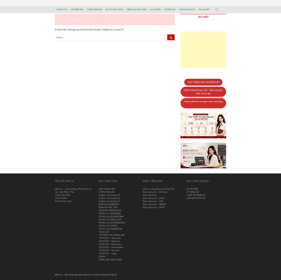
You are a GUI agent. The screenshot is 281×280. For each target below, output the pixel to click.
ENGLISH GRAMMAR (109, 204)
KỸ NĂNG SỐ (169, 9)
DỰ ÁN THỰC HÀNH (114, 9)
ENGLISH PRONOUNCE (110, 210)
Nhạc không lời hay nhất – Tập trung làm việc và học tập (203, 91)
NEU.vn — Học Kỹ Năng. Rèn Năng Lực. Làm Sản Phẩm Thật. (73, 190)
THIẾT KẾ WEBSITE (196, 194)
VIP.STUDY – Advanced (110, 238)
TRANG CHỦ (61, 9)
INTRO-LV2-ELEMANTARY (111, 216)
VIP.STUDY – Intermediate (111, 247)
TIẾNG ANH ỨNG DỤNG (137, 9)
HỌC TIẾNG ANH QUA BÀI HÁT (203, 82)
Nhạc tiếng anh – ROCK (154, 207)
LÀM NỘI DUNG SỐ (187, 9)
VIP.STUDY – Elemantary (110, 244)
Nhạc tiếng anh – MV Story (155, 191)
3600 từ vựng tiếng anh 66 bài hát (158, 188)
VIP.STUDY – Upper (108, 253)
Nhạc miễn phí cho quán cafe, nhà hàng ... (203, 103)
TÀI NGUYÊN (204, 9)
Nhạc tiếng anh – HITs (153, 201)
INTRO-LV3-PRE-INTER (110, 219)
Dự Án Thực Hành (63, 201)
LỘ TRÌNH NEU (77, 9)
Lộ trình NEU (61, 198)
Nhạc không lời (149, 194)
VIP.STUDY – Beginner (109, 241)
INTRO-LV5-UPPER (108, 225)
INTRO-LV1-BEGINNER (110, 213)
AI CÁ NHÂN (155, 9)
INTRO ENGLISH (107, 191)
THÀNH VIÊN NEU (94, 9)
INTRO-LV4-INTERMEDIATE (112, 222)
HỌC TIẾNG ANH (107, 188)
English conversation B (109, 198)
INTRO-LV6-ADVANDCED (110, 228)
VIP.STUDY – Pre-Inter (109, 250)
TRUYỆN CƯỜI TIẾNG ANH (112, 234)
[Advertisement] (203, 49)
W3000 (102, 256)
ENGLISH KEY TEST (108, 207)
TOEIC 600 (104, 231)
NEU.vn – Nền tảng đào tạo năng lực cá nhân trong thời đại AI (86, 274)
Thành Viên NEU (62, 194)
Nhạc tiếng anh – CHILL (154, 198)
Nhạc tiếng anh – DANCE (154, 204)
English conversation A (109, 194)
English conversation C (109, 201)
